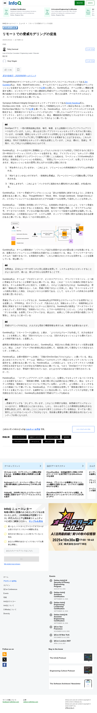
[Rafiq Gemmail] (4, 49)
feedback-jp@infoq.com (11, 702)
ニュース (22, 23)
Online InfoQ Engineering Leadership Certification (59, 606)
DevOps (66, 437)
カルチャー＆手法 (10, 27)
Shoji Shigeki (12, 61)
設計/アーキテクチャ (36, 437)
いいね (9, 70)
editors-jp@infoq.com (30, 702)
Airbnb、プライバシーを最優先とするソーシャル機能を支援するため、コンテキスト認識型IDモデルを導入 (65, 484)
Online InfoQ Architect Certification (59, 594)
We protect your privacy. (12, 564)
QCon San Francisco (58, 628)
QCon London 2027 (62, 641)
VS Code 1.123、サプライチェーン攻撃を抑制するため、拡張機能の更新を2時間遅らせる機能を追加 (22, 474)
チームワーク (35, 441)
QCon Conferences (10, 589)
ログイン (7, 585)
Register (80, 3)
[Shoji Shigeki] (4, 61)
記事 (43, 88)
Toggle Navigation (5, 3)
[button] (21, 559)
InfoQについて (8, 605)
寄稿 (5, 597)
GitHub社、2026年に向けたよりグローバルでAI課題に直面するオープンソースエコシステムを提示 (22, 495)
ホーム (5, 577)
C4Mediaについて (9, 609)
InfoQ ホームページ (9, 23)
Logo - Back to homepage (15, 3)
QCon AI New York (61, 635)
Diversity (6, 613)
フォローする (90, 49)
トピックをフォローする (83, 429)
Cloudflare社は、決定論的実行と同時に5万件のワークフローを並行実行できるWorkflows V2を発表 (64, 474)
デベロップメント (19, 437)
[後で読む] (18, 69)
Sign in (90, 3)
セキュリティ (49, 441)
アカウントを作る (10, 581)
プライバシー (69, 708)
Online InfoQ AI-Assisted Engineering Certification (61, 618)
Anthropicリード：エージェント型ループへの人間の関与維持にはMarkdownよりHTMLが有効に (22, 484)
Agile (60, 441)
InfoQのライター (9, 601)
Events (6, 593)
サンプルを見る (36, 521)
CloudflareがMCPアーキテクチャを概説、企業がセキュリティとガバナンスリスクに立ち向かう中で (65, 495)
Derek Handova (73, 103)
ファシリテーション (20, 441)
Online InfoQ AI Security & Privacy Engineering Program (62, 583)
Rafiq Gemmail (12, 49)
